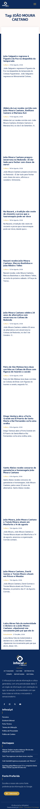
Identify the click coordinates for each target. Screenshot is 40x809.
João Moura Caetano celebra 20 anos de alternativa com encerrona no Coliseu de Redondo (19, 316)
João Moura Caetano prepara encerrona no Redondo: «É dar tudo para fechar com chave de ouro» (18, 161)
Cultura (6, 65)
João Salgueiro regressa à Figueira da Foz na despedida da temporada (19, 58)
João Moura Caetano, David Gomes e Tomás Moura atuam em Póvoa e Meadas (18, 573)
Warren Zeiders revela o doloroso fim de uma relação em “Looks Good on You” (17, 751)
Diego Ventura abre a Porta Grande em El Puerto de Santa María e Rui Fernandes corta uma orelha (19, 420)
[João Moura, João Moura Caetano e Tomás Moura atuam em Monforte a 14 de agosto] (20, 504)
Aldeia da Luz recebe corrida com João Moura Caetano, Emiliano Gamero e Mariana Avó (20, 110)
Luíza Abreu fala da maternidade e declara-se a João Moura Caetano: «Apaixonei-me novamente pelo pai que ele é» (19, 627)
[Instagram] (10, 704)
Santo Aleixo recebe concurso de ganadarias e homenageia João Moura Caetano (19, 470)
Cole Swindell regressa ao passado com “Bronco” (19, 761)
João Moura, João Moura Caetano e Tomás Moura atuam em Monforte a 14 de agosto (20, 522)
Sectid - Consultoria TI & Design (29, 807)
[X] (15, 704)
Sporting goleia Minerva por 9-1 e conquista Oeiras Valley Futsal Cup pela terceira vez (19, 766)
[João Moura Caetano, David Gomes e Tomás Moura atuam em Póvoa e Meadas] (20, 556)
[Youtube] (20, 704)
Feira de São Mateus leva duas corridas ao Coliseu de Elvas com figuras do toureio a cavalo (19, 369)
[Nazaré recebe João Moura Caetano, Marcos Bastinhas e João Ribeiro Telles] (20, 245)
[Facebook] (4, 704)
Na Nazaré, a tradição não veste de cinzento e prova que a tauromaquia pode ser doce (19, 213)
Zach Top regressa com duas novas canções (17, 756)
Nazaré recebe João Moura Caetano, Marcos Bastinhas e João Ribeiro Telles (17, 263)
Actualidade (7, 634)
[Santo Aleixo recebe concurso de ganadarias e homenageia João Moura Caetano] (20, 452)
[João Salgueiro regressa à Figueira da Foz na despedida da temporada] (20, 41)
